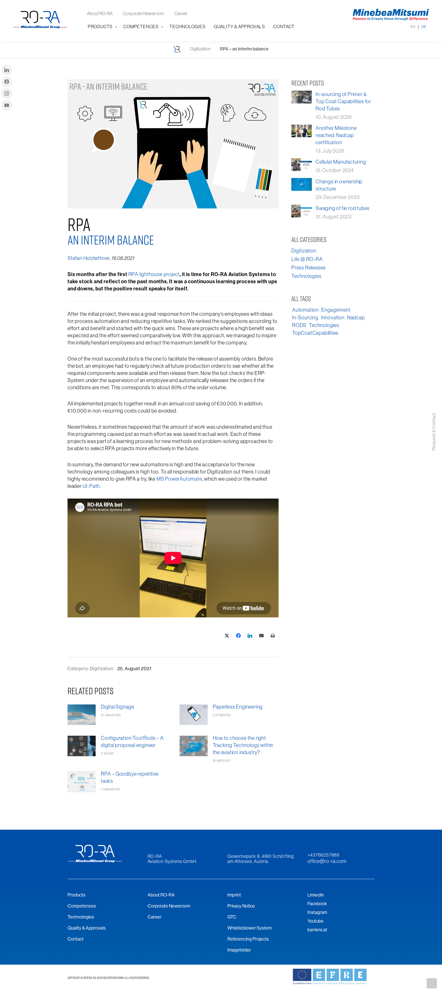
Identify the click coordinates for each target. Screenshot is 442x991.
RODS (299, 325)
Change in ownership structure (339, 185)
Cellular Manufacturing (341, 162)
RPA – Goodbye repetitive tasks (130, 777)
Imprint (234, 895)
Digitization (102, 668)
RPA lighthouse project (154, 274)
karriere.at (317, 930)
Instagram (317, 912)
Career (154, 917)
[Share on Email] (261, 635)
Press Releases (308, 267)
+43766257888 (323, 855)
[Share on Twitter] (227, 635)
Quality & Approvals (87, 928)
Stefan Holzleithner (89, 258)
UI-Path (91, 486)
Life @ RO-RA (307, 259)
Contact (76, 939)
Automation (305, 310)
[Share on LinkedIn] (250, 635)
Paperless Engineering (238, 706)
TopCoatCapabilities (315, 333)
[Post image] (82, 715)
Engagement (335, 310)
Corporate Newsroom (169, 906)
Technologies (306, 276)
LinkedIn (315, 895)
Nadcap (356, 317)
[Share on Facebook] (238, 635)
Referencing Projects (248, 939)
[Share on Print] (273, 635)
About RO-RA (161, 895)
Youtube (315, 921)
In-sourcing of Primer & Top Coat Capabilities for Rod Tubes (343, 101)
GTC (231, 917)
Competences (82, 906)
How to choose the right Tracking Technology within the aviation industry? (243, 745)
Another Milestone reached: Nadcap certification (336, 135)
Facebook (317, 903)
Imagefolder (239, 950)
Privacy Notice (241, 906)
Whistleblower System (249, 928)
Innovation (333, 317)
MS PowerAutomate (179, 479)
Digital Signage (117, 706)
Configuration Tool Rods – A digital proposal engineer (132, 741)
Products (76, 895)
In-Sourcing (305, 317)
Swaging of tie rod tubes (343, 208)
